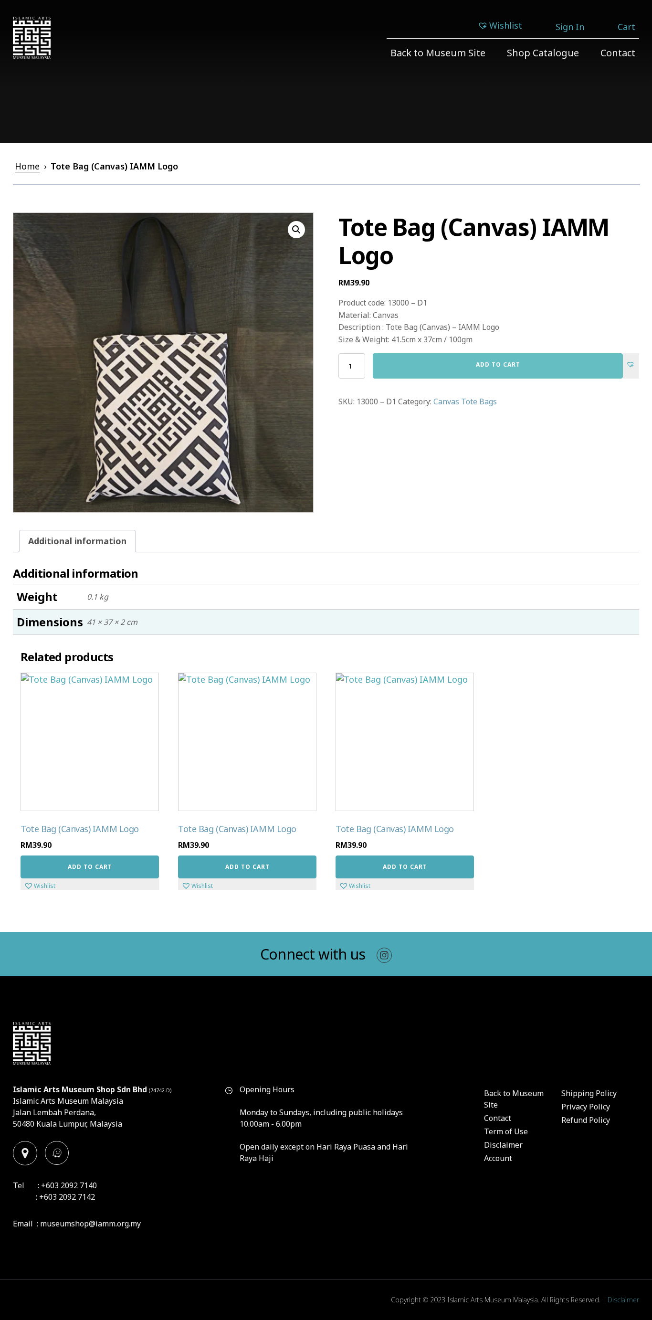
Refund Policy (585, 1120)
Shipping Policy (589, 1093)
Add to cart (498, 364)
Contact (617, 52)
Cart (626, 26)
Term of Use (506, 1131)
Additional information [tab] (77, 541)
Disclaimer (503, 1145)
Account (498, 1158)
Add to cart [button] (90, 867)
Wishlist (505, 25)
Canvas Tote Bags (465, 401)
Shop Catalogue (543, 52)
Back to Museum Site (437, 52)
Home (27, 166)
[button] (296, 229)
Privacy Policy (585, 1106)
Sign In (570, 26)
